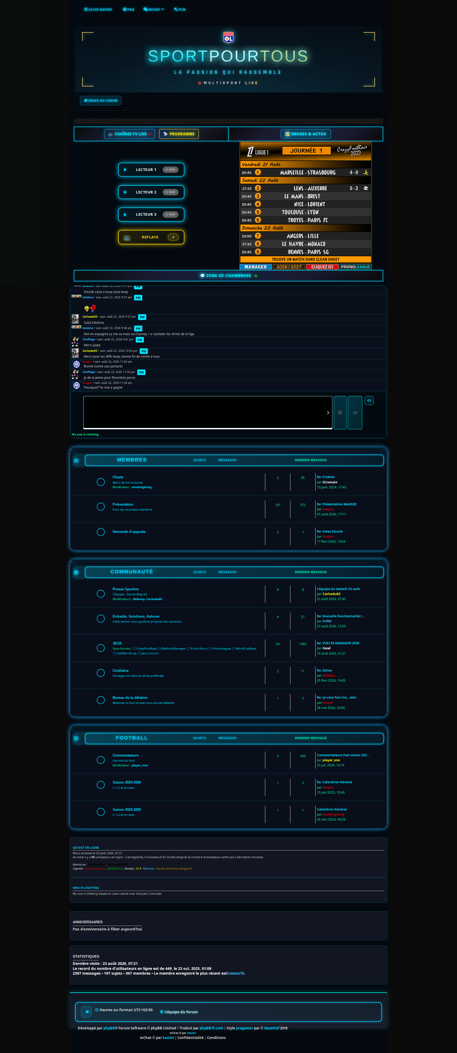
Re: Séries (324, 670)
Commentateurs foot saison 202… (343, 755)
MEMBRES (132, 459)
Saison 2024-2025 (127, 810)
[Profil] (76, 296)
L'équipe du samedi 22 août (338, 589)
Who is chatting (86, 887)
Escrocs (129, 868)
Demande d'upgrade (129, 532)
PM (138, 286)
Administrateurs (95, 868)
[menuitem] (128, 9)
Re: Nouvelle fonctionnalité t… (341, 616)
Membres (148, 868)
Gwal (327, 648)
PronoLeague (221, 648)
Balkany (139, 599)
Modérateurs (115, 868)
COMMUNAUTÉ (132, 571)
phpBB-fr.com (211, 1028)
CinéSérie (121, 671)
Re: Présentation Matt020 (337, 504)
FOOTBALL (132, 738)
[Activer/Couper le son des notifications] (369, 400)
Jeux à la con (150, 653)
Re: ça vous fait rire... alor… (337, 697)
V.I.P (138, 868)
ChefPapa (89, 339)
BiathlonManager (174, 648)
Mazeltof (271, 1028)
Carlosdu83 (90, 317)
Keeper (87, 361)
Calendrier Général (332, 809)
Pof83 (327, 621)
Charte (118, 477)
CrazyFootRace (146, 648)
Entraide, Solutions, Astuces (136, 616)
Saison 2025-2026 (127, 782)
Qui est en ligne (86, 847)
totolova (88, 286)
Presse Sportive (126, 589)
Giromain (330, 482)
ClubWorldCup (126, 653)
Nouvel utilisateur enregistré (174, 868)
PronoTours (199, 648)
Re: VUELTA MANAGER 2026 (338, 643)
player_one (140, 765)
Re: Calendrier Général (334, 782)
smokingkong (142, 487)
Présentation (123, 504)
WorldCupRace (246, 648)
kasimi (191, 1033)
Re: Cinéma (326, 477)
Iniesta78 (235, 973)
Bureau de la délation (130, 698)
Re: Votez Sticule (330, 531)
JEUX (117, 643)
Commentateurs (126, 755)
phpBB (109, 1028)
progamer (244, 1028)
